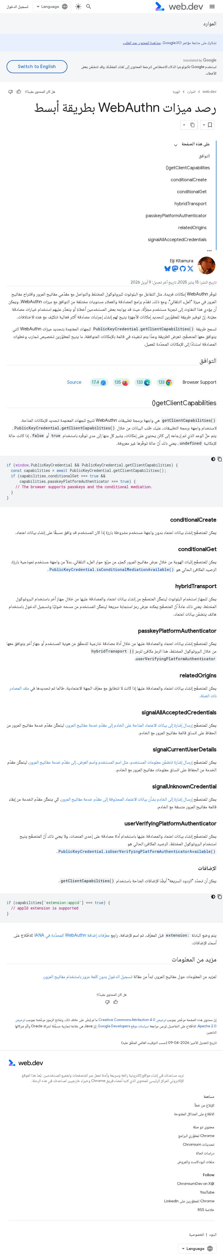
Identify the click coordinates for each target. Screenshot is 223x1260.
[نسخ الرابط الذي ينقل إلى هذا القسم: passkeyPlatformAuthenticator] (133, 631)
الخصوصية (196, 1234)
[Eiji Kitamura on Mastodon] (175, 270)
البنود (212, 1234)
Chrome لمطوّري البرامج (196, 1135)
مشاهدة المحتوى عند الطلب (142, 42)
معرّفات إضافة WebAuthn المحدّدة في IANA (72, 935)
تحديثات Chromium (198, 1144)
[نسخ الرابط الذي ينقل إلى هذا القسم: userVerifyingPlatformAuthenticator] (120, 824)
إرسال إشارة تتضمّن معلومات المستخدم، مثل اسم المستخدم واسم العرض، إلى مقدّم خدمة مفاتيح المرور (111, 762)
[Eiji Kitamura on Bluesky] (168, 270)
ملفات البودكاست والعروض (195, 1161)
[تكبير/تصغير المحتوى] (175, 145)
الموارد (209, 23)
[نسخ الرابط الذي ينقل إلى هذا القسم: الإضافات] (193, 868)
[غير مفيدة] (11, 92)
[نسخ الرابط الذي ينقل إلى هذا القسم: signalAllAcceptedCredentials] (137, 713)
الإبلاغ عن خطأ (204, 1105)
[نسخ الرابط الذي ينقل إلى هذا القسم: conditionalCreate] (165, 520)
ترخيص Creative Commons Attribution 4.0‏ (132, 1020)
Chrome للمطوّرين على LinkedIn (189, 1200)
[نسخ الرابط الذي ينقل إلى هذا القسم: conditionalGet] (173, 549)
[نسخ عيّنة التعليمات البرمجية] (219, 459)
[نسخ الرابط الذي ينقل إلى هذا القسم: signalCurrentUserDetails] (148, 750)
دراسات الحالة (205, 1153)
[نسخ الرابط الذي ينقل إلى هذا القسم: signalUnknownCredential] (147, 787)
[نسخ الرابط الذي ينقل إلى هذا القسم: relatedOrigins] (175, 676)
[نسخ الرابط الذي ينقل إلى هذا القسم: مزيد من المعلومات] (167, 960)
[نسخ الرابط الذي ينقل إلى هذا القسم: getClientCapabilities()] (147, 403)
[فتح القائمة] (212, 6)
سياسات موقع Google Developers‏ (123, 1026)
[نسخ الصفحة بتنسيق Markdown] (193, 125)
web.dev (209, 91)
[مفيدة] (19, 92)
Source (74, 382)
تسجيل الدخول (17, 6)
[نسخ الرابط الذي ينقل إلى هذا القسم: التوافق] (194, 361)
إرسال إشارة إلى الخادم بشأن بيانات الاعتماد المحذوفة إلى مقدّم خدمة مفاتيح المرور (127, 799)
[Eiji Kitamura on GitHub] (183, 270)
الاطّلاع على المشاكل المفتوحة (194, 1113)
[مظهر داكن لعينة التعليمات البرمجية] (213, 459)
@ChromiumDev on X (195, 1183)
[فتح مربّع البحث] (88, 6)
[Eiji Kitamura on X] (190, 270)
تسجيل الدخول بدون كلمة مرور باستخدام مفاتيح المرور (88, 976)
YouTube (207, 1192)
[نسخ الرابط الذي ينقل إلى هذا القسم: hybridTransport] (170, 586)
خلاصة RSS (206, 1209)
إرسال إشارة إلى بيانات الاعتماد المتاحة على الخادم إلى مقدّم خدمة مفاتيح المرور (129, 725)
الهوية (176, 91)
